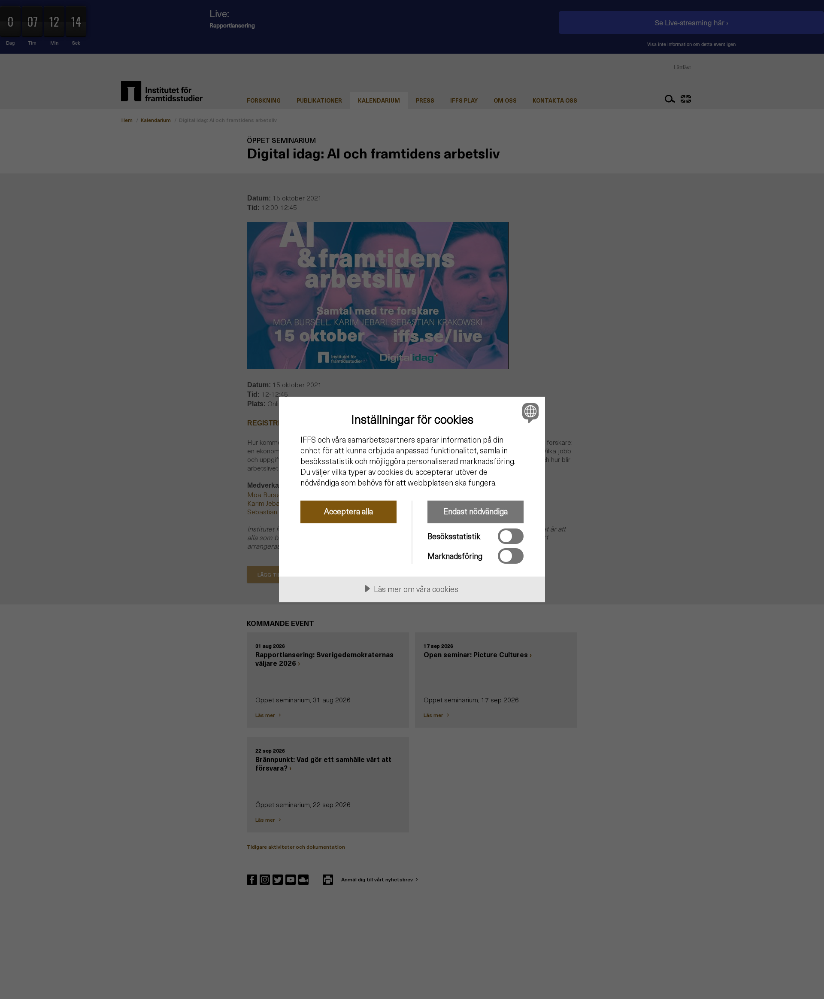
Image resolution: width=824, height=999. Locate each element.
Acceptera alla (348, 511)
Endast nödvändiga (475, 511)
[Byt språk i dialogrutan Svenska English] (529, 413)
